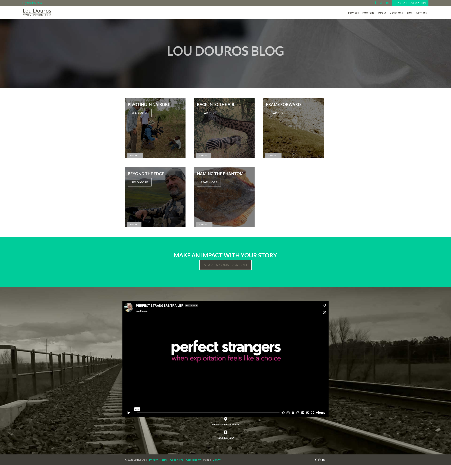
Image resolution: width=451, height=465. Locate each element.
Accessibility (193, 459)
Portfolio (368, 12)
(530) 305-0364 (33, 3)
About (382, 12)
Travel (134, 155)
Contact (421, 12)
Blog (409, 12)
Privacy (153, 459)
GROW (216, 459)
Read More (139, 113)
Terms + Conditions (171, 459)
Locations (396, 12)
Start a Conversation (410, 2)
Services (353, 12)
